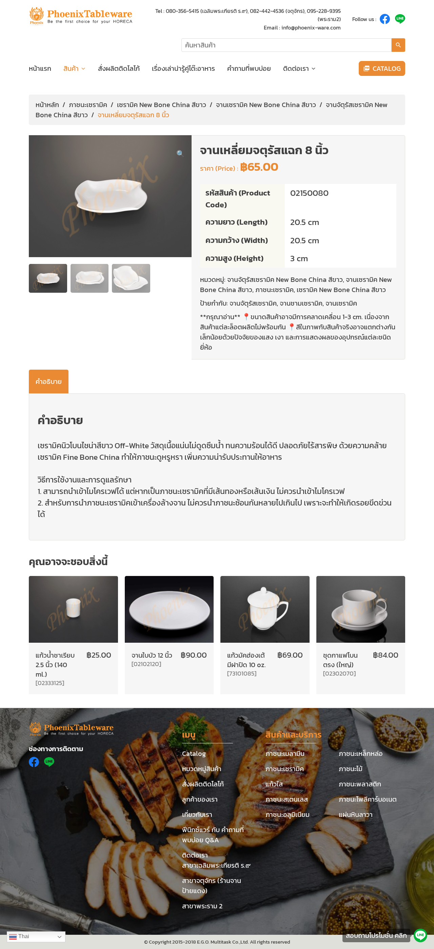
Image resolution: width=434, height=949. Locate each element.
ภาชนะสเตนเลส (286, 799)
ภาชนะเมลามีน (284, 753)
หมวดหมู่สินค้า (201, 769)
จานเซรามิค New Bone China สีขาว (266, 105)
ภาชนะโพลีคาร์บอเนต (368, 799)
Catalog (194, 753)
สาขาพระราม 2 (202, 906)
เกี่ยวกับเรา (197, 814)
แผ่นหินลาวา (356, 814)
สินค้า (71, 68)
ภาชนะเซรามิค (88, 105)
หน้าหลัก (47, 105)
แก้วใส (274, 784)
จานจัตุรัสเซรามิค (253, 303)
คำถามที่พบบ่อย (249, 68)
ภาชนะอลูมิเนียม (287, 814)
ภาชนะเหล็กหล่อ (361, 753)
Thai (23, 936)
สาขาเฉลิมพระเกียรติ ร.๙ (216, 865)
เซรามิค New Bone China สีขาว (161, 105)
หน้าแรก (40, 68)
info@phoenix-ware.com (311, 27)
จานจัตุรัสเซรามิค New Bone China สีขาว (285, 279)
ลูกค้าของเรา (200, 799)
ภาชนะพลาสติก (360, 784)
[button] (180, 154)
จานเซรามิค (341, 303)
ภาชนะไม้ (350, 769)
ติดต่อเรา (296, 68)
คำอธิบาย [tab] (49, 381)
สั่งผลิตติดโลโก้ (119, 68)
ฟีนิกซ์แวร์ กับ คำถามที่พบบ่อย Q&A (213, 835)
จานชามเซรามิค (301, 303)
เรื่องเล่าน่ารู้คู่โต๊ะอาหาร (183, 68)
